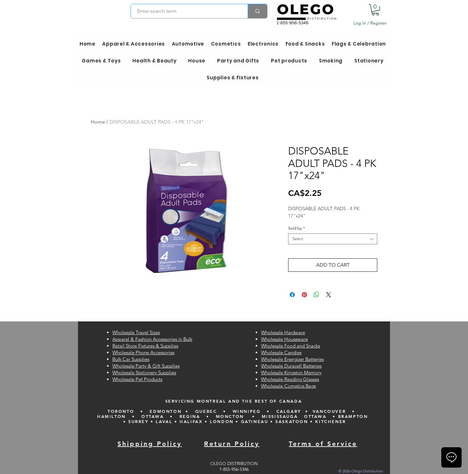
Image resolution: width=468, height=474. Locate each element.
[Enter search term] (257, 11)
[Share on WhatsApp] (316, 294)
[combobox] (332, 238)
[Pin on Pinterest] (304, 294)
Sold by (296, 228)
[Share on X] (328, 294)
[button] (375, 9)
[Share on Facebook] (292, 294)
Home (98, 122)
